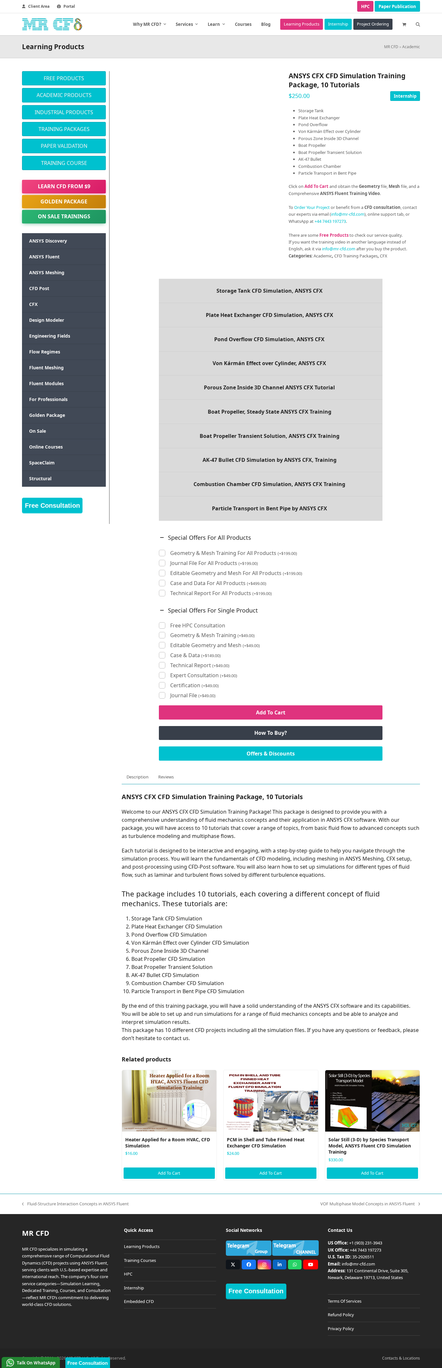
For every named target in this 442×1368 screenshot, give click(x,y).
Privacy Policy (341, 1328)
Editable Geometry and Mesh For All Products (236, 573)
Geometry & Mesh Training (212, 635)
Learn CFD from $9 (64, 186)
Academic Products (64, 95)
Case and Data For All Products (218, 583)
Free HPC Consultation (197, 625)
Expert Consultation (203, 675)
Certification (194, 685)
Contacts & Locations (401, 1358)
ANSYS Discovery (48, 241)
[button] (404, 24)
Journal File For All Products (214, 563)
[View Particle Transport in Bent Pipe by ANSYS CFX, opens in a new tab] (271, 508)
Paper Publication (397, 6)
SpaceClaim (42, 463)
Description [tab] (138, 777)
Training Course (64, 163)
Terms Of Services (344, 1301)
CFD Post (39, 288)
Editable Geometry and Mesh (215, 645)
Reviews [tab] (166, 777)
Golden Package (63, 201)
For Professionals (48, 399)
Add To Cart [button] (169, 1173)
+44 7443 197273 (330, 221)
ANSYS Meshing (46, 272)
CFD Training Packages (356, 256)
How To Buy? (270, 732)
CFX (383, 256)
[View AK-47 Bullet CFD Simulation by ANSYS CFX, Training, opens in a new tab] (271, 460)
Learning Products (142, 1247)
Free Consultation (52, 505)
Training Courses (140, 1260)
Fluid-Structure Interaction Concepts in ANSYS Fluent (75, 1204)
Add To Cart (270, 712)
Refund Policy (341, 1315)
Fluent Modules (46, 383)
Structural (40, 478)
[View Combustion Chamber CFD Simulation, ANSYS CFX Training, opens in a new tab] (271, 484)
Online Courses (46, 447)
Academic (411, 46)
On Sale (37, 431)
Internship (405, 96)
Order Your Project (312, 207)
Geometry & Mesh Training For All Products (233, 553)
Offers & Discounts (271, 753)
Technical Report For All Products (221, 593)
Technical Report (199, 665)
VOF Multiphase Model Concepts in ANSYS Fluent (367, 1204)
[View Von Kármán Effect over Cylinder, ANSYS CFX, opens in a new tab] (271, 363)
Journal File (192, 695)
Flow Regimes (44, 352)
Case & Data (195, 655)
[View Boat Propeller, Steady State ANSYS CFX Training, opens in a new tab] (271, 412)
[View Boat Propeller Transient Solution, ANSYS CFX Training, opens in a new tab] (271, 436)
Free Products (64, 78)
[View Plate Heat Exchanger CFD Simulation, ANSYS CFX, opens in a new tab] (271, 315)
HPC (365, 6)
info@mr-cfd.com (347, 214)
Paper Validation (64, 145)
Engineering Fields (49, 336)
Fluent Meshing (46, 367)
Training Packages (64, 129)
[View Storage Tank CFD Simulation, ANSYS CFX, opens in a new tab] (271, 291)
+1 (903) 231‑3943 (365, 1243)
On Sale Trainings (64, 216)
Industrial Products (64, 112)
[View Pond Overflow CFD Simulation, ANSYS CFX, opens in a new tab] (271, 339)
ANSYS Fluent (44, 257)
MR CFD (391, 46)
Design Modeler (46, 320)
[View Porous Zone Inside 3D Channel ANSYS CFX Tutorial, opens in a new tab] (271, 387)
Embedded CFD (139, 1301)
